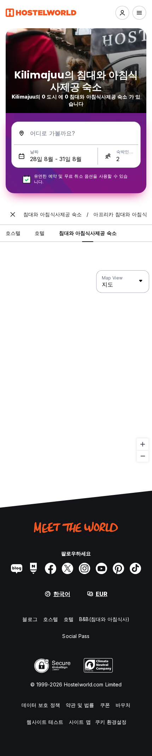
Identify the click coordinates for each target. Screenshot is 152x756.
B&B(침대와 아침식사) (104, 619)
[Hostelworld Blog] (16, 568)
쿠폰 (105, 705)
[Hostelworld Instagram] (84, 568)
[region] (76, 366)
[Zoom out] (142, 456)
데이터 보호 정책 (41, 705)
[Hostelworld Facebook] (50, 568)
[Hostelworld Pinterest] (118, 568)
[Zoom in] (142, 444)
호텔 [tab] (40, 233)
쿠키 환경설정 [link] (111, 722)
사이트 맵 (80, 722)
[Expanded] (12, 214)
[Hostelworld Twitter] (67, 568)
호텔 (69, 619)
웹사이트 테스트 (45, 722)
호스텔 (50, 619)
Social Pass (75, 636)
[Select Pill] (122, 13)
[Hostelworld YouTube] (101, 568)
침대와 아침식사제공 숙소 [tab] (88, 233)
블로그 (29, 619)
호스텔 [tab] (13, 233)
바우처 (123, 705)
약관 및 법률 (80, 705)
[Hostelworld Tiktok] (135, 568)
